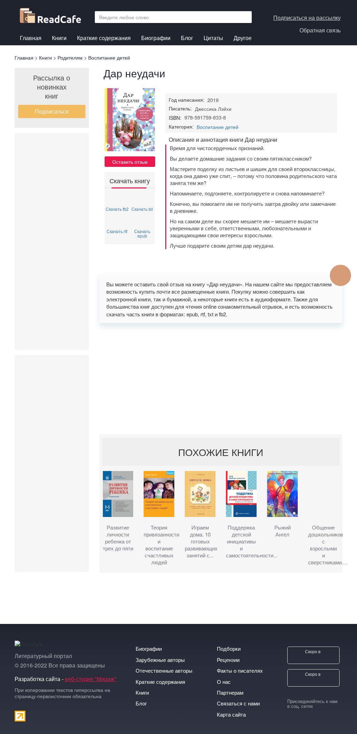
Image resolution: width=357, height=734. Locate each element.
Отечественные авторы (164, 670)
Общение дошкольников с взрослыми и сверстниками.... (323, 545)
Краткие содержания (104, 38)
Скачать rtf (117, 230)
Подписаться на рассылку (307, 18)
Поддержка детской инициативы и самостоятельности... (241, 541)
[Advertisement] (51, 241)
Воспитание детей (217, 126)
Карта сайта (231, 714)
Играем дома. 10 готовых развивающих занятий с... (200, 541)
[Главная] (53, 14)
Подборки (229, 648)
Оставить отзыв (129, 161)
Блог (187, 38)
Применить (244, 17)
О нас (224, 681)
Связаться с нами (238, 703)
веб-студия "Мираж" (90, 679)
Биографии (155, 38)
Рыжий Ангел (282, 531)
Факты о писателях (240, 670)
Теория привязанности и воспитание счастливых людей (159, 545)
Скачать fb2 (117, 208)
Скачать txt (142, 208)
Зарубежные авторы (160, 659)
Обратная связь (320, 30)
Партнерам (230, 692)
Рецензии (228, 659)
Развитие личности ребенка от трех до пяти (118, 538)
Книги (59, 38)
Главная (30, 38)
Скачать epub (142, 233)
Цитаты (213, 38)
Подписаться (52, 111)
